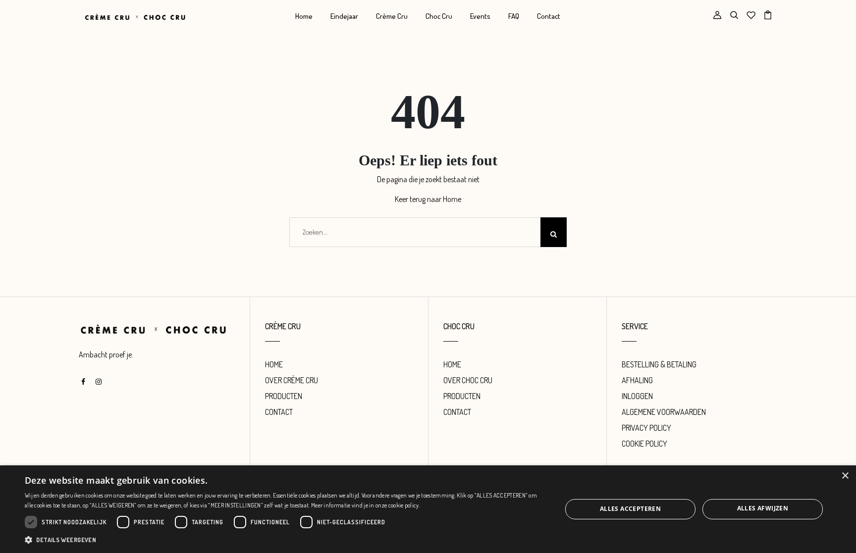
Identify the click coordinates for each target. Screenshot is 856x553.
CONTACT (279, 412)
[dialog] (428, 509)
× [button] (845, 476)
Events (480, 16)
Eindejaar (344, 16)
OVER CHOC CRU (467, 380)
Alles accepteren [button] (630, 508)
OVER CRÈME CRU (291, 380)
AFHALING (637, 380)
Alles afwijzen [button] (763, 508)
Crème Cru (392, 16)
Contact (548, 16)
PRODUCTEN (283, 396)
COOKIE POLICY (644, 444)
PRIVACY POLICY (646, 428)
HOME (274, 364)
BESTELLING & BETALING (659, 364)
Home (304, 16)
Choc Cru (439, 16)
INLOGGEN (637, 396)
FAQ (513, 16)
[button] (285, 540)
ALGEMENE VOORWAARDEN (664, 412)
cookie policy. (404, 505)
